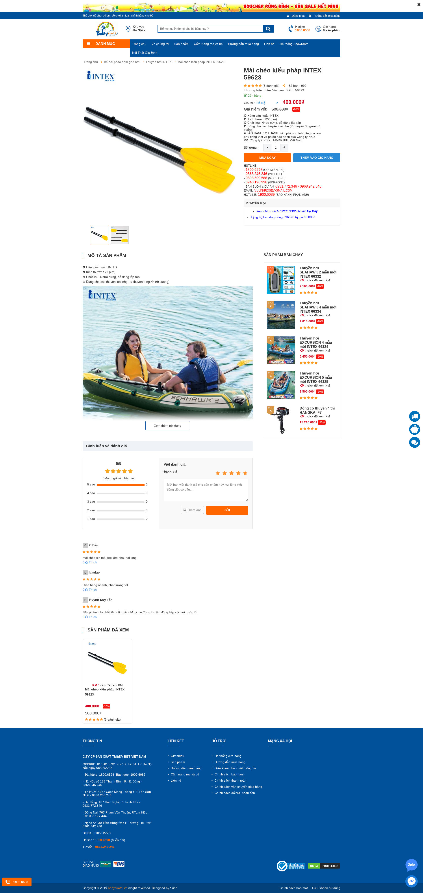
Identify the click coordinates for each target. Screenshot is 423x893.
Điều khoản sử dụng (326, 888)
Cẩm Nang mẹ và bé (208, 44)
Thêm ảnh (194, 510)
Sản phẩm (181, 44)
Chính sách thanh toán (230, 780)
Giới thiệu (177, 756)
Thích (90, 562)
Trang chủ (139, 44)
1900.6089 (266, 194)
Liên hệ (269, 44)
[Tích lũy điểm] (414, 429)
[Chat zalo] (414, 442)
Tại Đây (312, 211)
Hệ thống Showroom (294, 44)
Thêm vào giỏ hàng (317, 157)
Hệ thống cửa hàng (227, 756)
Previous (89, 235)
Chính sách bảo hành (229, 774)
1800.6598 (254, 170)
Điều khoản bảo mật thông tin (235, 768)
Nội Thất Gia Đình (144, 52)
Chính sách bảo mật (294, 888)
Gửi (227, 510)
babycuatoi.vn (117, 888)
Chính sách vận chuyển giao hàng (238, 786)
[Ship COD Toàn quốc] (414, 416)
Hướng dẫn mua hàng (326, 15)
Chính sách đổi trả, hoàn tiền (234, 793)
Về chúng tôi (160, 44)
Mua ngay (267, 157)
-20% (296, 109)
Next (230, 235)
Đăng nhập (298, 15)
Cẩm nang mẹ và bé (184, 774)
